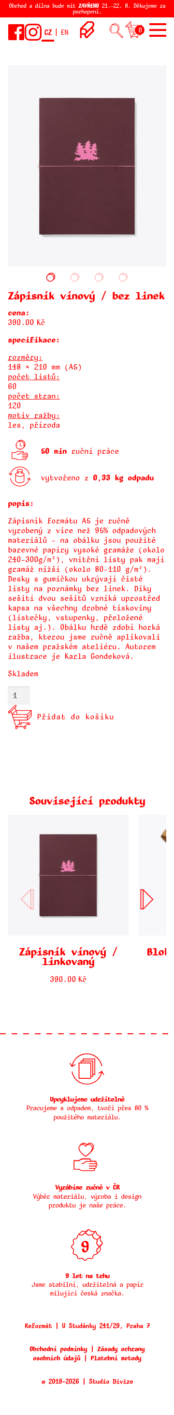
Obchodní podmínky (58, 1349)
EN (64, 32)
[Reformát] (87, 35)
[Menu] (157, 30)
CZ (48, 32)
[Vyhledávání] (116, 31)
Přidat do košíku (75, 716)
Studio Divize (111, 1381)
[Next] (147, 899)
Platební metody (115, 1358)
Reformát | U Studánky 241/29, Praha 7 (87, 1325)
